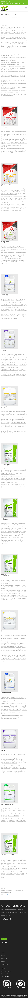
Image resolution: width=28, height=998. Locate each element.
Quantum (3, 955)
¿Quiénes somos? (4, 946)
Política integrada (4, 964)
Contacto (3, 961)
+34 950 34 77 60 (8, 971)
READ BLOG (4, 939)
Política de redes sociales (18, 995)
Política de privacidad (9, 995)
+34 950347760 (21, 3)
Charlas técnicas (4, 958)
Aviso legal (3, 995)
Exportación (3, 949)
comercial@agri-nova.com (8, 3)
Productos (3, 952)
